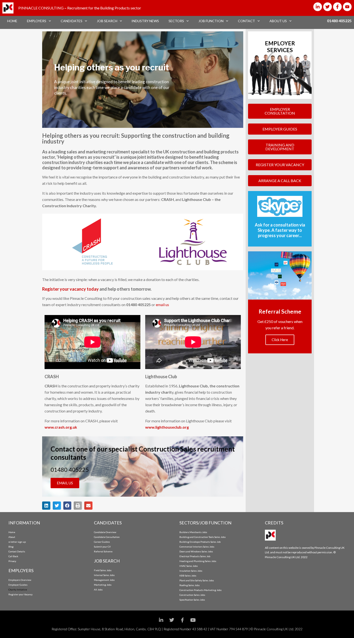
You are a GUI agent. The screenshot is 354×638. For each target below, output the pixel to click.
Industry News (145, 21)
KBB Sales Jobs (187, 575)
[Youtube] (347, 6)
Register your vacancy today (70, 289)
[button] (46, 505)
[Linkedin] (161, 620)
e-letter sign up (17, 541)
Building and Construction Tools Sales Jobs (202, 536)
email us (162, 304)
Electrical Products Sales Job (194, 556)
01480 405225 (339, 20)
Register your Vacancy (20, 594)
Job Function (210, 21)
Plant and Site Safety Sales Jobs (196, 580)
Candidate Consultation (107, 536)
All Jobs (98, 589)
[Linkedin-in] (317, 6)
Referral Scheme (103, 551)
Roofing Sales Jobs (189, 585)
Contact (246, 21)
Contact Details (16, 551)
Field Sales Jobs (102, 570)
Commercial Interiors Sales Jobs (196, 546)
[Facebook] (182, 620)
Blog (10, 546)
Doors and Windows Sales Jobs (196, 551)
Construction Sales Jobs (192, 594)
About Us (278, 21)
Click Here (280, 339)
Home (12, 21)
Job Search (107, 21)
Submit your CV (102, 546)
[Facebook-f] (337, 6)
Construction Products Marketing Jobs (200, 590)
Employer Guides (17, 584)
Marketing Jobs (102, 584)
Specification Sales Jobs (192, 599)
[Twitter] (327, 6)
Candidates (71, 21)
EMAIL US (65, 483)
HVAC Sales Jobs (188, 565)
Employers (36, 21)
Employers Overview (19, 579)
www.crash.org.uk (61, 427)
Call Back (13, 556)
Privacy (12, 561)
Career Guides (102, 541)
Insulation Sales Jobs (190, 570)
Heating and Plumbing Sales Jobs (197, 561)
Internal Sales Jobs (104, 575)
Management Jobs (104, 579)
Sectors (176, 21)
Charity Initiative (17, 589)
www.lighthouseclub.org (167, 427)
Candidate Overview (105, 532)
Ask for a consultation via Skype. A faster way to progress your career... (280, 230)
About (11, 536)
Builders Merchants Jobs (193, 532)
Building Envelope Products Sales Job (200, 541)
